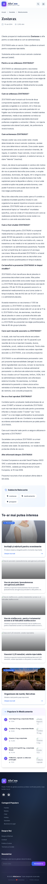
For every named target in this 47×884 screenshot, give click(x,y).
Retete (6, 811)
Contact (4, 840)
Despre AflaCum (7, 836)
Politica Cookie (7, 843)
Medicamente (22, 12)
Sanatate (12, 12)
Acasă (4, 12)
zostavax (12, 496)
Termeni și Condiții (8, 847)
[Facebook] (4, 795)
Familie (6, 808)
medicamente (29, 496)
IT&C (5, 814)
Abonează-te (38, 864)
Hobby (6, 817)
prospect (12, 502)
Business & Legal (10, 824)
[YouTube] (9, 795)
